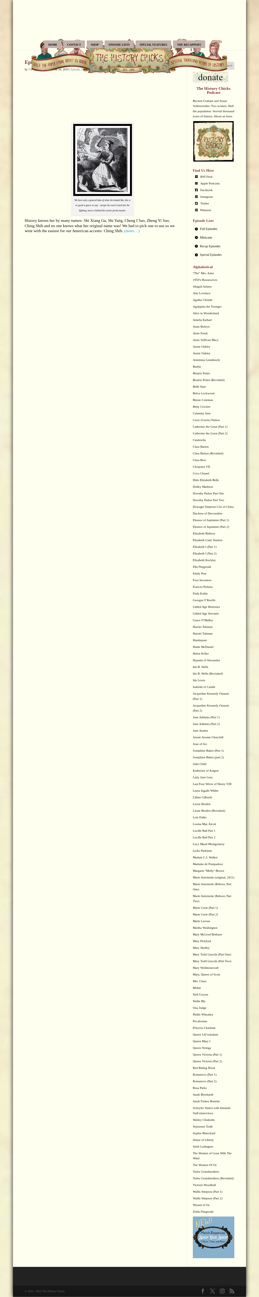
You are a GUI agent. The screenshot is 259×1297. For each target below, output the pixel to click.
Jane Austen (200, 730)
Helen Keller (201, 653)
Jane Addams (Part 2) (206, 724)
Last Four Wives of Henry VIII (212, 784)
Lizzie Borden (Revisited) (209, 810)
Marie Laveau (201, 921)
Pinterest (205, 210)
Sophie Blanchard (204, 1133)
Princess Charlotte (204, 1027)
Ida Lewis (199, 680)
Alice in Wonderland (206, 313)
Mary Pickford (202, 941)
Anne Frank (200, 333)
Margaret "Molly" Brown (208, 870)
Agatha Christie (202, 300)
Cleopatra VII (201, 466)
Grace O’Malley (203, 620)
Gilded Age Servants (206, 613)
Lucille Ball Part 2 (204, 837)
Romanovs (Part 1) (205, 1074)
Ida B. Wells (200, 667)
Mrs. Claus (199, 981)
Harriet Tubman (203, 626)
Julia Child (199, 764)
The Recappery (189, 44)
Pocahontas (200, 1021)
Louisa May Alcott (204, 824)
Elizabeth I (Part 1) (205, 546)
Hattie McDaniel (203, 646)
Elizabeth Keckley (204, 560)
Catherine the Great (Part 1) (210, 426)
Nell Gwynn (200, 994)
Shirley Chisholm (204, 1119)
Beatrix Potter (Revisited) (209, 380)
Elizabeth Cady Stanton (207, 540)
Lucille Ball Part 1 (204, 830)
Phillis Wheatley (203, 1014)
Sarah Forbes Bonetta (206, 1101)
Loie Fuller (200, 817)
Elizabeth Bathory (204, 533)
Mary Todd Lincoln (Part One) (212, 954)
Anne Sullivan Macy (206, 340)
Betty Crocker (201, 406)
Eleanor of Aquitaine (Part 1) (211, 520)
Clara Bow (199, 460)
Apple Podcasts (210, 183)
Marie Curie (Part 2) (205, 914)
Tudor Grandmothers (206, 1171)
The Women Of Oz (205, 1165)
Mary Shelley (201, 947)
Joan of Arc (200, 744)
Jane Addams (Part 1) (206, 717)
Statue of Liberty (203, 1139)
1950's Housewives (205, 279)
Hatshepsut (200, 640)
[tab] (214, 229)
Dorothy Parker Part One (208, 493)
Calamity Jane (202, 413)
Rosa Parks (200, 1088)
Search (228, 65)
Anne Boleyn (201, 326)
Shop (95, 44)
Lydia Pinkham (202, 850)
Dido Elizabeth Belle (206, 480)
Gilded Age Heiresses (206, 606)
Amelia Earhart (202, 320)
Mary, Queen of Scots (206, 974)
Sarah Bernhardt (203, 1094)
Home (52, 44)
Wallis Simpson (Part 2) (207, 1198)
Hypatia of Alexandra (206, 660)
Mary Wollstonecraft (206, 967)
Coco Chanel (201, 473)
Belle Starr (199, 386)
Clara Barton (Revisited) (208, 453)
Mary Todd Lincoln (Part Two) (212, 961)
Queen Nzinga (202, 1047)
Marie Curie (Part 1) (205, 907)
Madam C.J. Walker (205, 857)
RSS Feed (206, 176)
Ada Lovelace (201, 293)
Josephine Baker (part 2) (208, 757)
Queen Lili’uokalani (205, 1034)
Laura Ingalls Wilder (206, 790)
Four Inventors (202, 580)
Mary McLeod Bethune (207, 934)
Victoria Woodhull (204, 1185)
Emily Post (199, 573)
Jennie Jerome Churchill (208, 737)
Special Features (153, 44)
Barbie (197, 366)
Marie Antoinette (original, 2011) (213, 877)
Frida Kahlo (200, 593)
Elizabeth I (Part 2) (205, 553)
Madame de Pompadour (208, 864)
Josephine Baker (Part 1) (208, 750)
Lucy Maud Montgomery (209, 844)
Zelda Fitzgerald (203, 1211)
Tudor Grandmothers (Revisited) (213, 1178)
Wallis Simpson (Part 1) (207, 1191)
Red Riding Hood (204, 1068)
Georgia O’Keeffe (204, 600)
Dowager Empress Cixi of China (213, 506)
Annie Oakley (201, 346)
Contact (74, 44)
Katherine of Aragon (206, 770)
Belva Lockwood (203, 393)
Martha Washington (205, 927)
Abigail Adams (202, 286)
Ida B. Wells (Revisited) (208, 673)
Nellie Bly (199, 1001)
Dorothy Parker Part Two (208, 500)
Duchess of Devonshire (207, 513)
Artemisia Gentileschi (206, 360)
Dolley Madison (203, 486)
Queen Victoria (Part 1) (207, 1054)
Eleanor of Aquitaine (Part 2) (211, 526)
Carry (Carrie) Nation (206, 420)
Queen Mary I (201, 1041)
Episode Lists (119, 44)
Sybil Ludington (203, 1146)
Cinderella (199, 440)
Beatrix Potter (201, 373)
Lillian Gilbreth (202, 797)
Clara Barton (201, 446)
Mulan (197, 987)
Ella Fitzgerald (202, 566)
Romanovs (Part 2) (205, 1081)
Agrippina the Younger (207, 306)
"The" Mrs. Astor (203, 273)
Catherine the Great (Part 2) (210, 433)
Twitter (204, 203)
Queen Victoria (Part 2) (207, 1061)
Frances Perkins (203, 586)
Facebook (206, 190)
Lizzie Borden (202, 804)
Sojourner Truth (203, 1126)
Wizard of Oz (201, 1205)
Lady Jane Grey (203, 777)
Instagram (206, 196)
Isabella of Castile (204, 687)
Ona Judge (199, 1007)
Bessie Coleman (203, 400)
